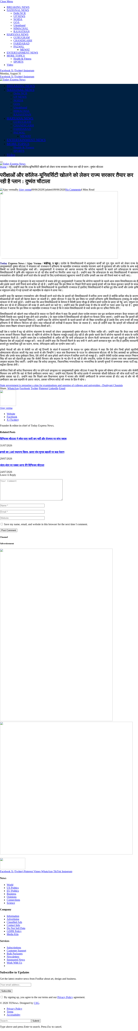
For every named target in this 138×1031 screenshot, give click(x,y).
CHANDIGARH (22, 40)
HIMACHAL (20, 28)
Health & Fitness (22, 58)
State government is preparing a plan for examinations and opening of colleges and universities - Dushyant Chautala (61, 385)
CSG (36, 1003)
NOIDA (17, 19)
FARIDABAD (21, 43)
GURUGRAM (21, 37)
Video (10, 64)
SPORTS (18, 61)
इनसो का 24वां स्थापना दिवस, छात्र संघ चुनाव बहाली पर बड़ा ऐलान (32, 452)
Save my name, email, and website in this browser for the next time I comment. (46, 524)
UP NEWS (19, 16)
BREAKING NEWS (18, 7)
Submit (35, 1021)
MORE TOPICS (16, 55)
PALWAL (18, 46)
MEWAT (25, 49)
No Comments (73, 189)
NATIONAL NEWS (18, 10)
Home (3, 166)
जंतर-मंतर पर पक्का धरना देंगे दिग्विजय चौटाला (22, 465)
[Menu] (1, 161)
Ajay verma (25, 189)
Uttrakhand (19, 25)
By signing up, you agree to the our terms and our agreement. (44, 997)
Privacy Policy (65, 997)
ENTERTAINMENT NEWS (22, 52)
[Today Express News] (12, 79)
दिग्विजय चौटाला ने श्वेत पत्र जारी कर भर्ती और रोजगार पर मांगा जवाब (33, 438)
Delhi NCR (19, 13)
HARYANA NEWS (17, 34)
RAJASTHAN (21, 31)
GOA (16, 22)
